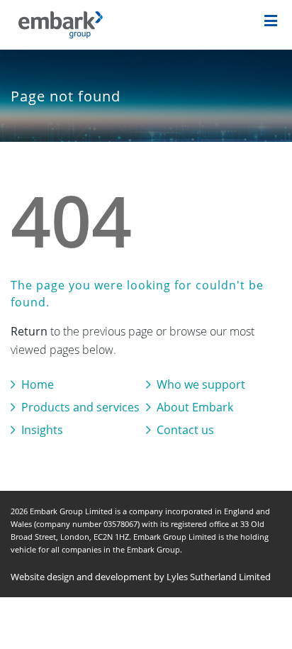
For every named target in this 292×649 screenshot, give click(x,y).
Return (29, 331)
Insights (42, 430)
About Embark (195, 407)
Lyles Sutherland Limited (219, 576)
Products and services (80, 407)
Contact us (185, 430)
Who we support (201, 384)
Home (37, 384)
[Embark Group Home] (78, 25)
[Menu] (271, 21)
